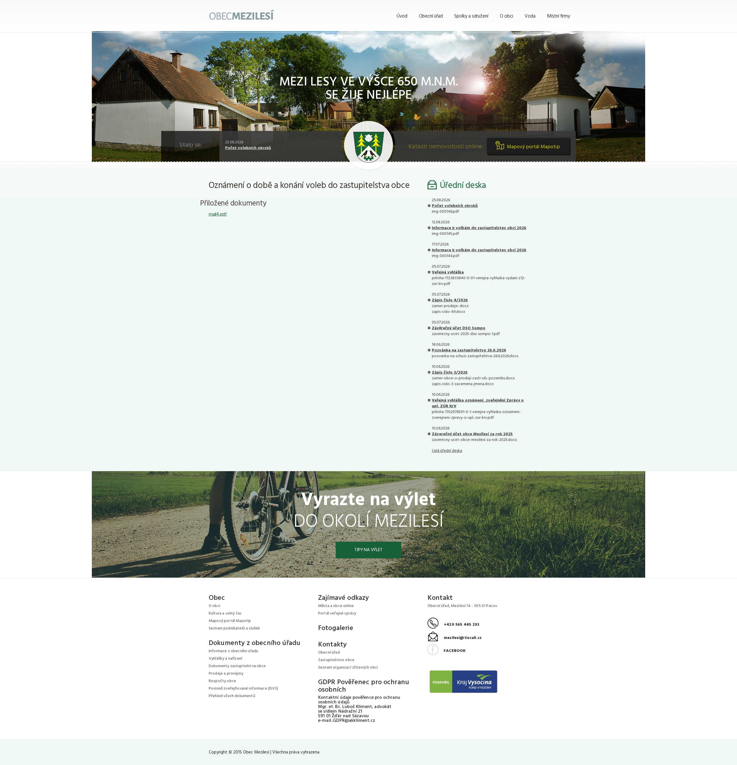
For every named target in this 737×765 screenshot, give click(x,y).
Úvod (402, 16)
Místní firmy (558, 16)
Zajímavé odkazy (343, 598)
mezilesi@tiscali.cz (455, 638)
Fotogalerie (335, 628)
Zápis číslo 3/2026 (450, 372)
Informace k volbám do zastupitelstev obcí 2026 (479, 228)
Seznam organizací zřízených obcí (348, 667)
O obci (506, 16)
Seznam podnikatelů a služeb (234, 628)
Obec (217, 598)
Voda (530, 16)
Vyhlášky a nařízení (225, 658)
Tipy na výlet (368, 550)
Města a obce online (336, 606)
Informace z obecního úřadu (233, 651)
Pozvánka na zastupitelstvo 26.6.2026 (469, 350)
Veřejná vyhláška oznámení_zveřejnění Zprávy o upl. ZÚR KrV (478, 403)
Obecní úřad (431, 16)
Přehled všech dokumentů (232, 696)
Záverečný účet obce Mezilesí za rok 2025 (472, 434)
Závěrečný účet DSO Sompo (458, 328)
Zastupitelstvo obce (336, 660)
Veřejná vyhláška (448, 272)
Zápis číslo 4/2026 (450, 300)
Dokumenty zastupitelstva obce (237, 666)
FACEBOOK (447, 651)
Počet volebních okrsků (248, 148)
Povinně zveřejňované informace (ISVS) (243, 688)
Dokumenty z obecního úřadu (254, 643)
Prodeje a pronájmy (226, 673)
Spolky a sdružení (471, 16)
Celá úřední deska (447, 451)
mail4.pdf (218, 214)
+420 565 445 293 (454, 624)
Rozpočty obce (222, 681)
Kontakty (332, 644)
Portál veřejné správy (337, 613)
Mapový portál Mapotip (533, 147)
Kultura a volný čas (225, 613)
